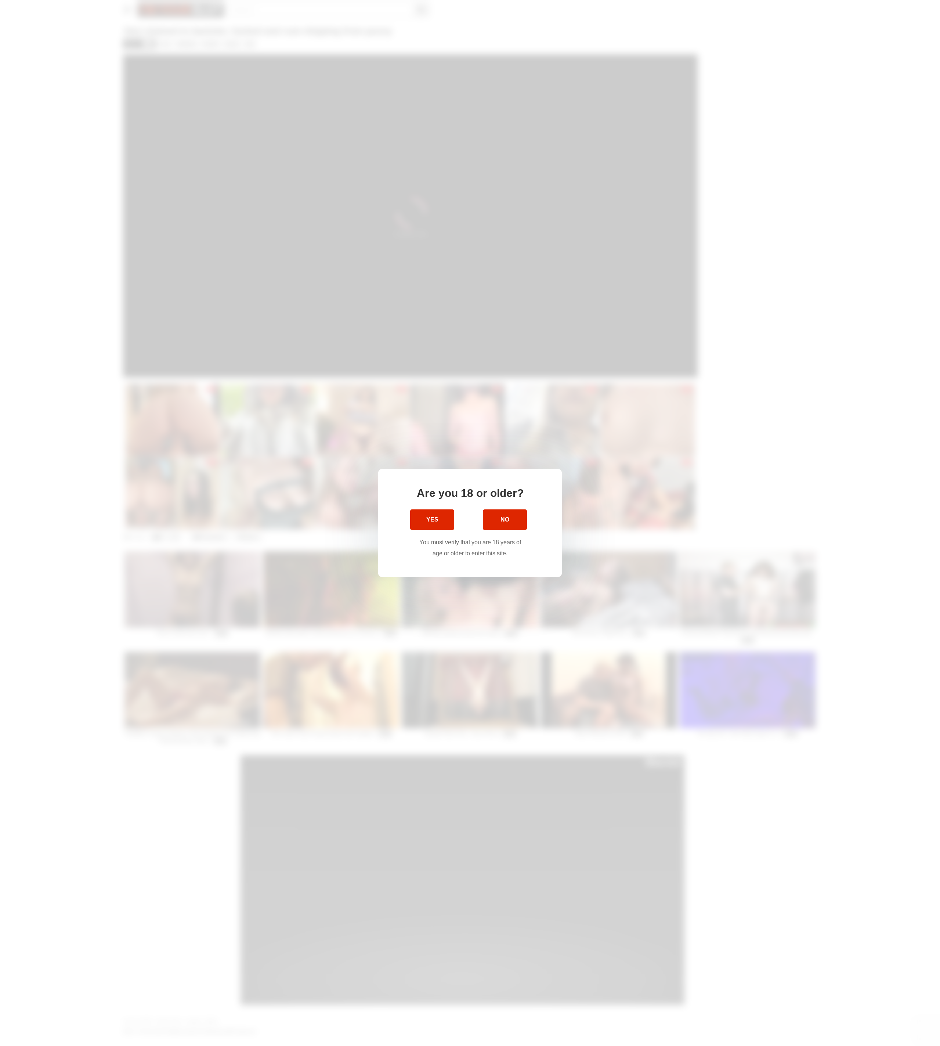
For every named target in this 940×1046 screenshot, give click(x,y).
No (504, 519)
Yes (432, 519)
